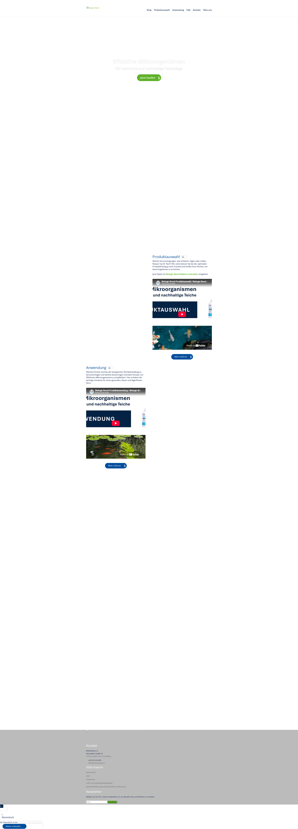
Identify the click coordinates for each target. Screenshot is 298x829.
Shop (149, 10)
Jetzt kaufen (147, 77)
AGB (87, 776)
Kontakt (197, 10)
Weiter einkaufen (13, 826)
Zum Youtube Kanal (147, 580)
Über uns (207, 10)
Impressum (90, 779)
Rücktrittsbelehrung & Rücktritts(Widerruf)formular (106, 787)
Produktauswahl (162, 10)
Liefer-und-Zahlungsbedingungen (99, 783)
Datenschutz (91, 772)
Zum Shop (108, 616)
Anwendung (178, 10)
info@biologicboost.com (100, 713)
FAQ (188, 10)
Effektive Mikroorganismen (149, 61)
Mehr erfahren (180, 356)
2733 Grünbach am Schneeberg (98, 756)
